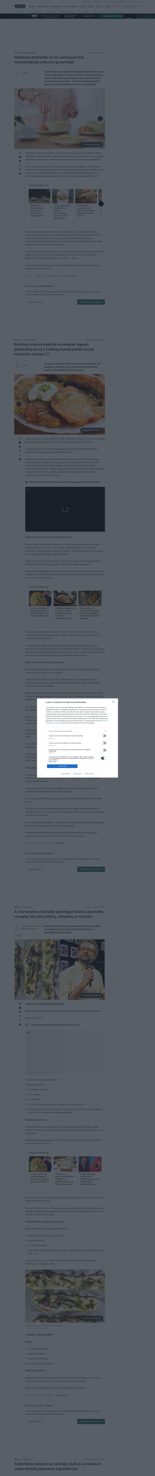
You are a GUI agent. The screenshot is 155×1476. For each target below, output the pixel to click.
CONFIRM (62, 766)
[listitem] (77, 731)
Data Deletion (65, 774)
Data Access (77, 774)
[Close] (114, 702)
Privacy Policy (89, 774)
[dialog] (77, 738)
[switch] (103, 735)
